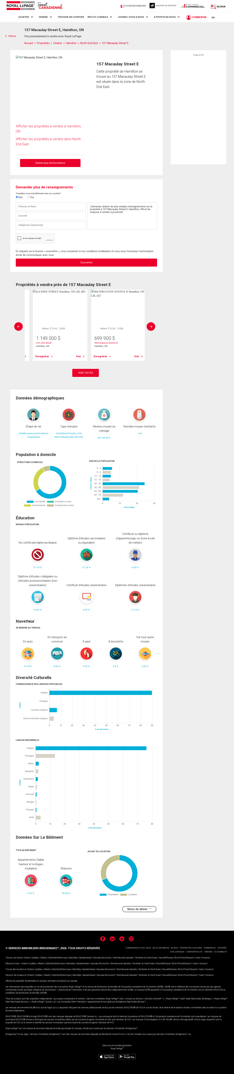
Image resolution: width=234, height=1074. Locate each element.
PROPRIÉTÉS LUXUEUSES (191, 948)
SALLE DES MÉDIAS (161, 948)
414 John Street (43, 343)
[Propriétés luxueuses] (163, 6)
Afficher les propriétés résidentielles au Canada (25, 981)
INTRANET (222, 948)
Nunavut (206, 958)
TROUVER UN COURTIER (71, 17)
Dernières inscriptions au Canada (62, 981)
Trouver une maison (14, 958)
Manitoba (73, 958)
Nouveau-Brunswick (102, 958)
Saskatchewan (85, 958)
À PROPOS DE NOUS (165, 17)
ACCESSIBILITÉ (220, 952)
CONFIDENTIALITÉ (194, 952)
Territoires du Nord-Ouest (146, 958)
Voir (78, 356)
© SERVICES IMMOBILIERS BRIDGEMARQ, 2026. (36, 948)
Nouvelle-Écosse (166, 958)
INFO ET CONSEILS (98, 17)
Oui (32, 197)
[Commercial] (193, 6)
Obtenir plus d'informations (50, 163)
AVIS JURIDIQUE (177, 952)
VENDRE (43, 17)
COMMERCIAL (210, 948)
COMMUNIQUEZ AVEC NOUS (138, 948)
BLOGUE (174, 948)
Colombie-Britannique (57, 958)
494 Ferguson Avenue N (106, 343)
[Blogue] (218, 6)
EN (213, 17)
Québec (35, 958)
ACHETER (23, 17)
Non (20, 197)
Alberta (43, 958)
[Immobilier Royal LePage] (34, 6)
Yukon (198, 958)
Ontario (27, 958)
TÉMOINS (208, 952)
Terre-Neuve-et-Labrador (123, 958)
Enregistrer (42, 356)
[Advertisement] (198, 110)
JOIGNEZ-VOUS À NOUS (131, 17)
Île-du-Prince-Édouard (184, 958)
